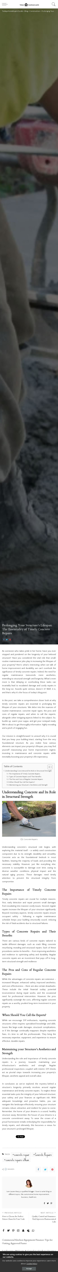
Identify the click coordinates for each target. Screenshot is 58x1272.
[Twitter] (6, 640)
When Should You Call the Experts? (22, 782)
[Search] (53, 4)
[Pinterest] (10, 640)
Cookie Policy (31, 1264)
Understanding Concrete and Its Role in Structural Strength (28, 771)
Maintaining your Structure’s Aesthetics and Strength (28, 785)
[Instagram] (18, 1230)
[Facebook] (3, 640)
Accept (29, 1269)
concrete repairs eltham (17, 1159)
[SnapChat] (23, 1230)
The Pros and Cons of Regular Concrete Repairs (26, 779)
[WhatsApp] (33, 1230)
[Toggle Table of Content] (48, 767)
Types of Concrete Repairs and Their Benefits (25, 777)
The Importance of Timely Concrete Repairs (24, 774)
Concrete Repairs (43, 1154)
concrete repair (21, 1154)
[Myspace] (28, 1230)
